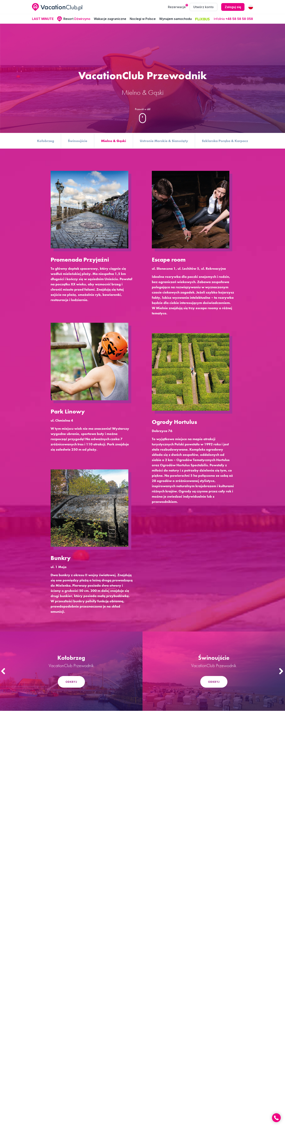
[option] (71, 671)
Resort (76, 19)
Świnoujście (77, 141)
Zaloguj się (233, 7)
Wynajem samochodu (175, 19)
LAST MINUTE (43, 19)
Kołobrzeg (45, 141)
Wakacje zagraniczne (110, 19)
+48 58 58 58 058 (239, 19)
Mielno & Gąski (113, 141)
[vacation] (57, 7)
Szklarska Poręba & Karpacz (225, 141)
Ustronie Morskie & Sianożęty (164, 141)
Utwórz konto (203, 7)
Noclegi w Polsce (143, 19)
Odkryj (71, 682)
